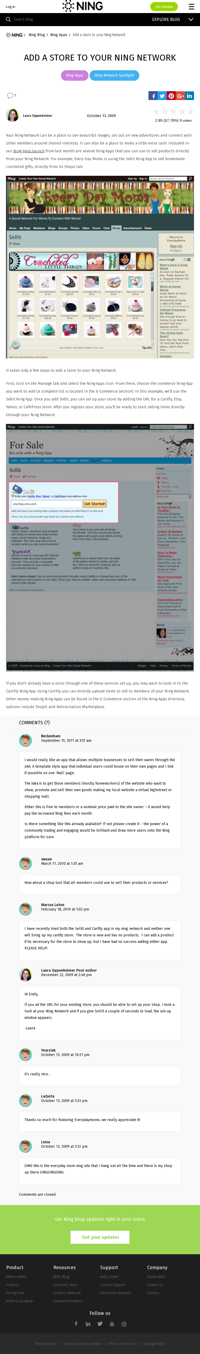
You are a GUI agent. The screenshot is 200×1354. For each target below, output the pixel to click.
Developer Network (115, 1293)
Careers (153, 1293)
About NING (156, 1277)
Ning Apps (74, 75)
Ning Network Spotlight (114, 75)
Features (13, 1285)
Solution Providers (67, 1301)
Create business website (82, 1344)
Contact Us (155, 1285)
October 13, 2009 (101, 115)
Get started (164, 7)
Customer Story (65, 1285)
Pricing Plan (15, 1293)
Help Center (109, 1277)
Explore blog (166, 19)
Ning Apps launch (29, 151)
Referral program (19, 1301)
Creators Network (67, 1293)
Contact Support (112, 1285)
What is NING (16, 1277)
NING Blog (61, 1277)
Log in (10, 7)
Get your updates (100, 1237)
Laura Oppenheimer (37, 116)
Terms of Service (122, 1344)
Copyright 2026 (153, 1344)
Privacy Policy (45, 1344)
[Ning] (14, 35)
